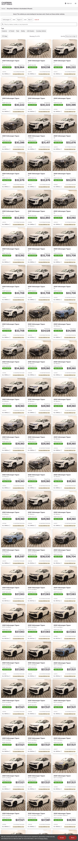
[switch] (75, 3)
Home (3, 8)
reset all (37, 19)
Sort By (63, 36)
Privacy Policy (43, 838)
